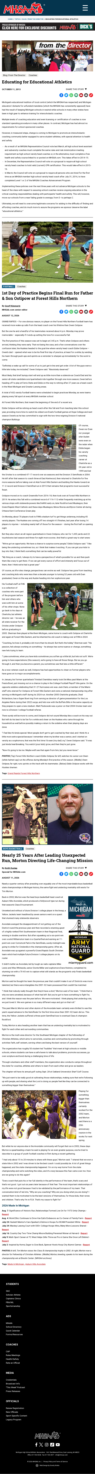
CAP (8, 1351)
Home (10, 19)
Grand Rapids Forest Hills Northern (24, 773)
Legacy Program (13, 1419)
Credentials (11, 1380)
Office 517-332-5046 (34, 1455)
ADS (8, 1316)
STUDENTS (12, 1284)
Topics (17, 19)
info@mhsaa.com (61, 1455)
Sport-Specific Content (16, 1415)
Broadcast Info (13, 1383)
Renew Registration (15, 1408)
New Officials (12, 1412)
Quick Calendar (13, 1330)
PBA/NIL (10, 1302)
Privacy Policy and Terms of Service (55, 1461)
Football (8, 286)
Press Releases (13, 1391)
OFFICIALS (12, 1401)
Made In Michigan (16, 1264)
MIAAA (9, 1323)
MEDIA (10, 1372)
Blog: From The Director (32, 19)
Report (5, 1214)
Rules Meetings (13, 1355)
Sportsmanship (13, 1306)
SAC (8, 1291)
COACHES (12, 1344)
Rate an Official (13, 1363)
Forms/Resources (14, 1334)
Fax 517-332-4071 (48, 1455)
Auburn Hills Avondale (35, 1264)
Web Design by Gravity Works (49, 1465)
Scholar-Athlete (13, 1295)
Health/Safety (12, 1359)
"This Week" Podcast (15, 1387)
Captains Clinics (13, 1298)
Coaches (33, 75)
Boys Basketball (12, 848)
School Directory (13, 1327)
